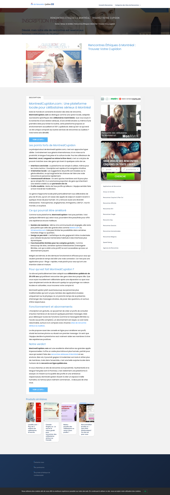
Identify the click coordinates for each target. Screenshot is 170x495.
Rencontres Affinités (109, 203)
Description (35, 97)
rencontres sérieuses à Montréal (64, 354)
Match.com (74, 227)
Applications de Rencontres (112, 186)
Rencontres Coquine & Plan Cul (113, 197)
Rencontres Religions (109, 237)
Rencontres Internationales (111, 231)
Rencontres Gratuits (109, 225)
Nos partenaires (39, 467)
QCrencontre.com (38, 230)
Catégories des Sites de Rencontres (127, 5)
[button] (78, 46)
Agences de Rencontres (110, 248)
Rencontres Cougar (109, 214)
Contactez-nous (39, 462)
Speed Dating (107, 242)
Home (57, 24)
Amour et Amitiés (67, 24)
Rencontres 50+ (108, 209)
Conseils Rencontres (106, 5)
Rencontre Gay (108, 220)
